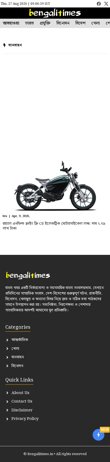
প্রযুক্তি (45, 23)
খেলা (95, 23)
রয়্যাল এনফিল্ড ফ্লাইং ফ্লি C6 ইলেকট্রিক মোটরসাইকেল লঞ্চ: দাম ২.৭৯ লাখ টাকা (54, 226)
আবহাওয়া (11, 23)
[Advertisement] (55, 106)
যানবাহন (15, 45)
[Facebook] (98, 3)
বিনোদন (62, 23)
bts (5, 216)
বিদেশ (80, 23)
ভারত (29, 23)
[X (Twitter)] (106, 3)
